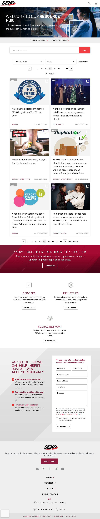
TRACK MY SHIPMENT (45, 509)
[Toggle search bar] (89, 3)
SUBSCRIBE (50, 266)
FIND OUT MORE (50, 341)
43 (46, 68)
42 (42, 68)
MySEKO (62, 509)
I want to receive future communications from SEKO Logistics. (72, 419)
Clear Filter (83, 62)
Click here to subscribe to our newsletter (50, 502)
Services (48, 483)
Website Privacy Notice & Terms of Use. (69, 414)
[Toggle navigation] (96, 3)
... (38, 68)
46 (59, 68)
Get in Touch (49, 461)
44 (50, 68)
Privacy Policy (46, 516)
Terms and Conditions (58, 516)
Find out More (29, 307)
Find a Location (50, 494)
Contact (49, 488)
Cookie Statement (71, 516)
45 (55, 68)
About (49, 477)
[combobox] (28, 61)
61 (67, 68)
